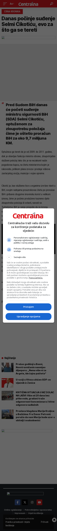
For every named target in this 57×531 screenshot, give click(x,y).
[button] (28, 257)
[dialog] (28, 265)
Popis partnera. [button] (36, 277)
